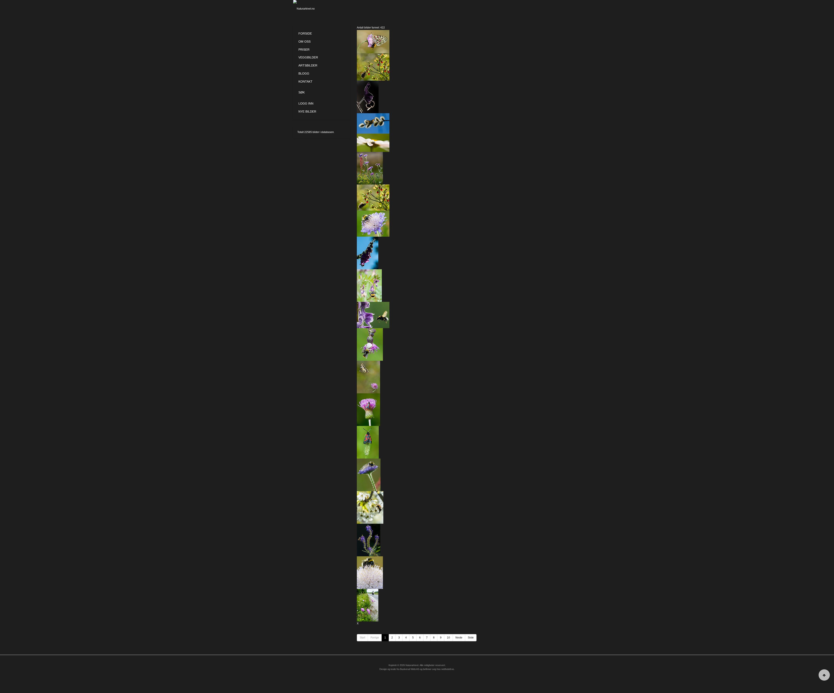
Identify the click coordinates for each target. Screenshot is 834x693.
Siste (471, 637)
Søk (301, 92)
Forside (305, 33)
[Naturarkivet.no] (311, 8)
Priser (303, 49)
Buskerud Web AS (409, 669)
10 (448, 637)
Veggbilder (308, 57)
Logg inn (305, 103)
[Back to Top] (824, 675)
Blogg (303, 73)
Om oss (304, 41)
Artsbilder (307, 65)
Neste (458, 637)
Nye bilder (307, 111)
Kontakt (305, 81)
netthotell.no (447, 669)
